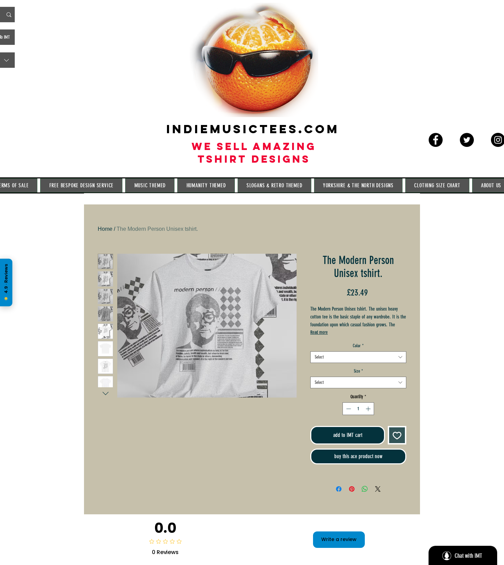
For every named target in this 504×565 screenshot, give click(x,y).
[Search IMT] (9, 14)
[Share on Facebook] (339, 489)
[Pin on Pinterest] (352, 489)
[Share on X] (378, 489)
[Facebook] (436, 140)
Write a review (339, 539)
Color (358, 345)
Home (105, 229)
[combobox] (358, 357)
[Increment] (368, 409)
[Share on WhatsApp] (365, 489)
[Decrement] (348, 409)
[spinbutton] (358, 409)
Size (358, 371)
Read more (319, 332)
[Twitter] (467, 140)
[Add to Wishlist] (397, 435)
